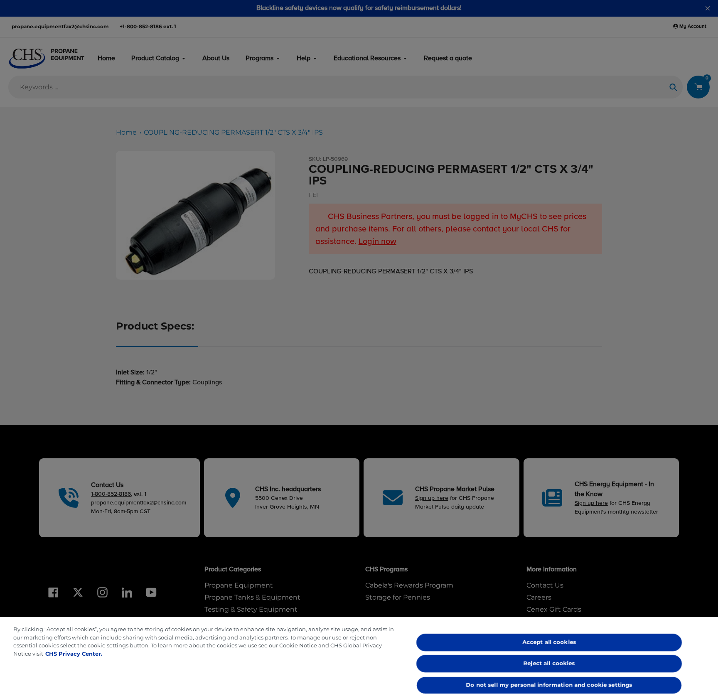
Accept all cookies (549, 642)
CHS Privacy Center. (73, 653)
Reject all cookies (549, 663)
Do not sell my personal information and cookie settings (549, 684)
